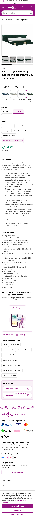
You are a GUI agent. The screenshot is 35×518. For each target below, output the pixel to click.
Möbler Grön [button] (15, 345)
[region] (17, 504)
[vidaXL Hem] (12, 7)
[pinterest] (11, 457)
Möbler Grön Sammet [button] (23, 350)
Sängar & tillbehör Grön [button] (10, 360)
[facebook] (3, 457)
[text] (7, 147)
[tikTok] (15, 457)
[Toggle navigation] (3, 7)
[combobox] (17, 12)
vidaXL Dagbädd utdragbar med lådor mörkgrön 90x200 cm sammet (17, 75)
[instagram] (7, 457)
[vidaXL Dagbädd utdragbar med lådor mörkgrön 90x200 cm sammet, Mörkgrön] (17, 40)
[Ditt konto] (23, 7)
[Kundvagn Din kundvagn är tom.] (32, 7)
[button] (5, 96)
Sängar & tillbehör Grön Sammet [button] (12, 370)
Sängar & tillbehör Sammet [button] (11, 365)
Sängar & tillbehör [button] (8, 355)
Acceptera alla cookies (17, 506)
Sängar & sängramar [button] (9, 375)
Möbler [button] (5, 345)
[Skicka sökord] (30, 12)
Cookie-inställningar (17, 514)
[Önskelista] (27, 7)
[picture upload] (17, 321)
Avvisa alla (17, 510)
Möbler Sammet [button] (8, 350)
